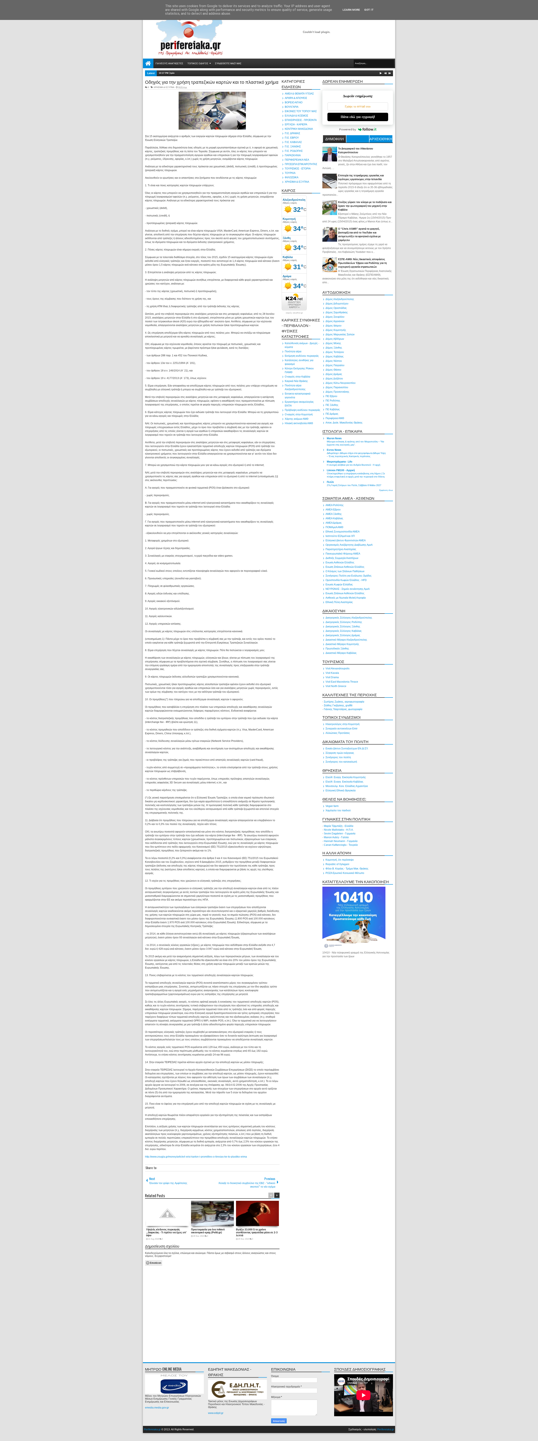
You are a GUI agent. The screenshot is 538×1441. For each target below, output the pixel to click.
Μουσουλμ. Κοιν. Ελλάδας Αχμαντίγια (347, 786)
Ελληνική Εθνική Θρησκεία (341, 790)
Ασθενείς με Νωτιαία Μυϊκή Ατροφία (346, 597)
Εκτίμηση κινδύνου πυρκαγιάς (302, 355)
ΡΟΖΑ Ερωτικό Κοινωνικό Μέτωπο (345, 873)
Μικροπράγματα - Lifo (339, 461)
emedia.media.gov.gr (157, 1407)
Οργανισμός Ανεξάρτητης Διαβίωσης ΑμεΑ (349, 544)
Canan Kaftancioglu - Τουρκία (341, 844)
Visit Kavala (332, 672)
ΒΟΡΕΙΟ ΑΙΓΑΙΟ (293, 102)
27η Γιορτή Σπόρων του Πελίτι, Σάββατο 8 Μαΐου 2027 (354, 485)
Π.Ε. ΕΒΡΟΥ (292, 137)
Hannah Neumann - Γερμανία (340, 841)
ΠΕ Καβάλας (333, 409)
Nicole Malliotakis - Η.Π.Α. (338, 829)
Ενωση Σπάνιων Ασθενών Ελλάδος (345, 566)
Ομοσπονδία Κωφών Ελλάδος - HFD (346, 580)
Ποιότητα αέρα (293, 351)
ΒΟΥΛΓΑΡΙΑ (291, 106)
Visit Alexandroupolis (337, 668)
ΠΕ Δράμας (332, 413)
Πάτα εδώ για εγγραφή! (358, 117)
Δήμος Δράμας (334, 374)
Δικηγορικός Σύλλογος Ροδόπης (344, 622)
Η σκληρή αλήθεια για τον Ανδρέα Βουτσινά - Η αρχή (353, 465)
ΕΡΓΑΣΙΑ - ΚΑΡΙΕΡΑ (296, 124)
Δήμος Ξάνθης (334, 347)
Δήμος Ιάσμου (334, 325)
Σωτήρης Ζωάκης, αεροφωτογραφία (344, 701)
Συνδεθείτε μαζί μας (228, 63)
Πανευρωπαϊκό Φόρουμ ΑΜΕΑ (343, 553)
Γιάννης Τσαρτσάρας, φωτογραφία (343, 709)
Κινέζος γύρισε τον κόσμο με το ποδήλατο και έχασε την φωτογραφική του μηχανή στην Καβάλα (365, 206)
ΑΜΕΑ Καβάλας (334, 518)
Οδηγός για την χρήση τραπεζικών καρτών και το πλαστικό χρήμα (211, 81)
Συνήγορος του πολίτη (338, 757)
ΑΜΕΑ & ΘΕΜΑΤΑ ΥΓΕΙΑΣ (299, 93)
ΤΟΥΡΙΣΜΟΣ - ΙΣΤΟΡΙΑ (298, 168)
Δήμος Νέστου (334, 360)
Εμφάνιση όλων (386, 490)
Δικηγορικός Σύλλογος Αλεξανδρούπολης (349, 617)
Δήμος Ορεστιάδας (336, 308)
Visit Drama (332, 677)
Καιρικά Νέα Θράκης (296, 381)
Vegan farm (332, 806)
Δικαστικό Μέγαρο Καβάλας (341, 653)
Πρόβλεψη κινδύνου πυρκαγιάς (302, 410)
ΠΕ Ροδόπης (333, 400)
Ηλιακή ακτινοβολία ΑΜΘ (299, 423)
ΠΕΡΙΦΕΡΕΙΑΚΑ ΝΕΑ (297, 159)
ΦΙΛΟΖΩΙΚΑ (291, 177)
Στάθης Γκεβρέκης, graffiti (338, 705)
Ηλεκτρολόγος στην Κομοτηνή (343, 724)
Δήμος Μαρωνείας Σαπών (340, 334)
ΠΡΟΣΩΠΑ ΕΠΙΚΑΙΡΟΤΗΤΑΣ (301, 164)
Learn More (351, 9)
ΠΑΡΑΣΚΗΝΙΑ (293, 155)
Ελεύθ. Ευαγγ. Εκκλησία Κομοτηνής (346, 777)
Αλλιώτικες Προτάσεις (338, 733)
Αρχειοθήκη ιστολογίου (380, 139)
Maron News (334, 438)
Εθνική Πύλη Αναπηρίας (339, 602)
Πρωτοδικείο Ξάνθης (337, 648)
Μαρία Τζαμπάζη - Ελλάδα (338, 826)
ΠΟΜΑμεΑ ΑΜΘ (334, 527)
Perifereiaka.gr (152, 1429)
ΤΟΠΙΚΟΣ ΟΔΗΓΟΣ (197, 63)
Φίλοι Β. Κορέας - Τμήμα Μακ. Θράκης (347, 868)
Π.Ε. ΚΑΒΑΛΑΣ (293, 142)
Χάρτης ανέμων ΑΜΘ (296, 418)
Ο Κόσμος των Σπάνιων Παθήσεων (345, 571)
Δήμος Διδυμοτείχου (337, 303)
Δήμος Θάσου (333, 369)
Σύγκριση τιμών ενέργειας (340, 752)
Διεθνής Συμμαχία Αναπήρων (342, 558)
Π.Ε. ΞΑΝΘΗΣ (293, 146)
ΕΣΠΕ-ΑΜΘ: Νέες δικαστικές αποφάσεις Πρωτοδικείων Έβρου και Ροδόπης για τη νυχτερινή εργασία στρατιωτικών (362, 263)
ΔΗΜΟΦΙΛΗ (334, 138)
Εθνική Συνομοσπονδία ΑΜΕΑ (343, 531)
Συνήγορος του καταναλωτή (341, 761)
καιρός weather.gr (294, 313)
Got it (369, 9)
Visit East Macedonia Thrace (342, 681)
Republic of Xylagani (337, 864)
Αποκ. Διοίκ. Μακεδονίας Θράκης (344, 422)
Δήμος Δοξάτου (334, 378)
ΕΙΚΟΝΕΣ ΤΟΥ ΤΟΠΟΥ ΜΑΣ (301, 111)
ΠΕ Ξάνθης (332, 405)
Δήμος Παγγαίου (335, 365)
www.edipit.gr (215, 1413)
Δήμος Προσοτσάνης (337, 391)
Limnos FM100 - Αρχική (341, 470)
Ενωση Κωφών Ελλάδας (339, 584)
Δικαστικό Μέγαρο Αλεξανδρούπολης (346, 639)
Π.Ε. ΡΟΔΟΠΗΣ (294, 150)
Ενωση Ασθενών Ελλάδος (340, 562)
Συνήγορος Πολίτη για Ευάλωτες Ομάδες (349, 575)
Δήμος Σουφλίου (335, 316)
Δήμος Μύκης (333, 343)
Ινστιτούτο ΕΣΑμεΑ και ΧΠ (340, 536)
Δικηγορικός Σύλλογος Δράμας (343, 635)
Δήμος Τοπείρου (335, 352)
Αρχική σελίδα (148, 63)
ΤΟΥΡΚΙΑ (290, 173)
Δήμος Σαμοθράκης (337, 312)
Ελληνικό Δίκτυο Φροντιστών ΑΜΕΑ (346, 540)
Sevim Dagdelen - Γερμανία (339, 833)
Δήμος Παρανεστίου (337, 387)
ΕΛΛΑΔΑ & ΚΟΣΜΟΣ (296, 115)
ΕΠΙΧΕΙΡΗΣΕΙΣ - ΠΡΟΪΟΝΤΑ (301, 120)
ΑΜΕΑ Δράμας (334, 522)
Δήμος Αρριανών (335, 321)
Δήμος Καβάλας (335, 356)
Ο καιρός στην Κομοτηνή (299, 414)
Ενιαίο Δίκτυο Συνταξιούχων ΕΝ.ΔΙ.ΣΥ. (347, 748)
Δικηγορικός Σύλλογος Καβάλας (344, 630)
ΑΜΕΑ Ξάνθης (334, 514)
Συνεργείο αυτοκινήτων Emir (341, 728)
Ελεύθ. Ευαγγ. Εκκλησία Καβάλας (344, 781)
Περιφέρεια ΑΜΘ (335, 418)
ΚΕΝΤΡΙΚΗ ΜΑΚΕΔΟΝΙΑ (299, 128)
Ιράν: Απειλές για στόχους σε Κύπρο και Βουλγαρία (196, 73)
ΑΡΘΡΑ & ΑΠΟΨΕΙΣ (296, 98)
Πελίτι (330, 482)
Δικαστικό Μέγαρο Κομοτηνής (342, 644)
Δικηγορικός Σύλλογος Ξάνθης (343, 626)
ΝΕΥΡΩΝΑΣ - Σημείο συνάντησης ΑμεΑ (348, 588)
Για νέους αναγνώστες (169, 63)
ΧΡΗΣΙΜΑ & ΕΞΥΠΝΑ (164, 87)
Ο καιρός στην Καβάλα (297, 376)
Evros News (334, 449)
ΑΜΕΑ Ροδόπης (335, 505)
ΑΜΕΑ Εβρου (333, 509)
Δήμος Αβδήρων (335, 338)
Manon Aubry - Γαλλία (336, 837)
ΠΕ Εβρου (331, 396)
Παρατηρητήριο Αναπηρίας (341, 549)
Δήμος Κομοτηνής (336, 330)
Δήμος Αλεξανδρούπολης (340, 299)
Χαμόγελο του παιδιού (338, 810)
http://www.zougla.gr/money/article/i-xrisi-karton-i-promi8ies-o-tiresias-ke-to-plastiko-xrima (196, 1156)
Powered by (347, 129)
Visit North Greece (336, 686)
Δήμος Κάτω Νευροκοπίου (341, 383)
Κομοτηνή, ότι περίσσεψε (340, 859)
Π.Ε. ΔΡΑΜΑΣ (292, 133)
